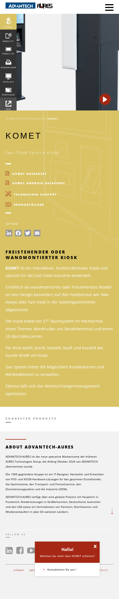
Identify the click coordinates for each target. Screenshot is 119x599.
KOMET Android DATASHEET (38, 183)
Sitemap (19, 570)
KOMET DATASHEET (29, 174)
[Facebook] (18, 234)
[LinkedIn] (9, 234)
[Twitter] (27, 234)
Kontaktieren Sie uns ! (59, 569)
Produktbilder (28, 205)
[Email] (37, 234)
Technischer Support (34, 194)
